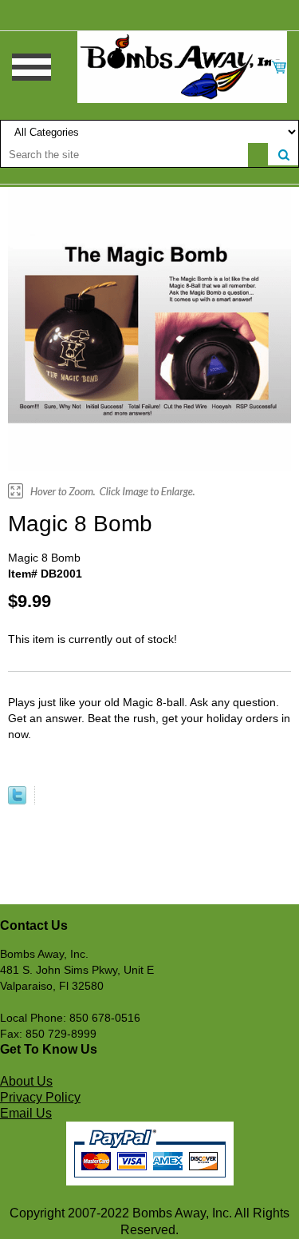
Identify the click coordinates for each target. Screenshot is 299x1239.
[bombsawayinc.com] (182, 66)
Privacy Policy (40, 1097)
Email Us (26, 1113)
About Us (26, 1081)
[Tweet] (17, 800)
